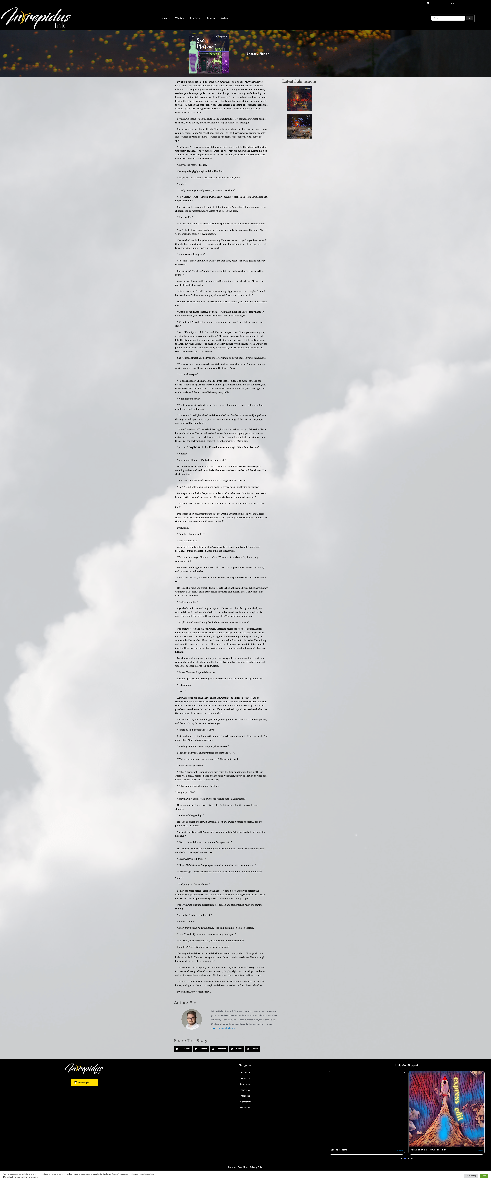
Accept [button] (483, 1175)
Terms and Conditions (238, 1167)
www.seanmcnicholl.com (223, 1028)
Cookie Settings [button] (471, 1175)
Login (451, 3)
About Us (165, 18)
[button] (183, 1049)
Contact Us (245, 1101)
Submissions (195, 18)
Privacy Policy (257, 1167)
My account (245, 1107)
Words (178, 18)
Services (211, 18)
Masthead (224, 18)
